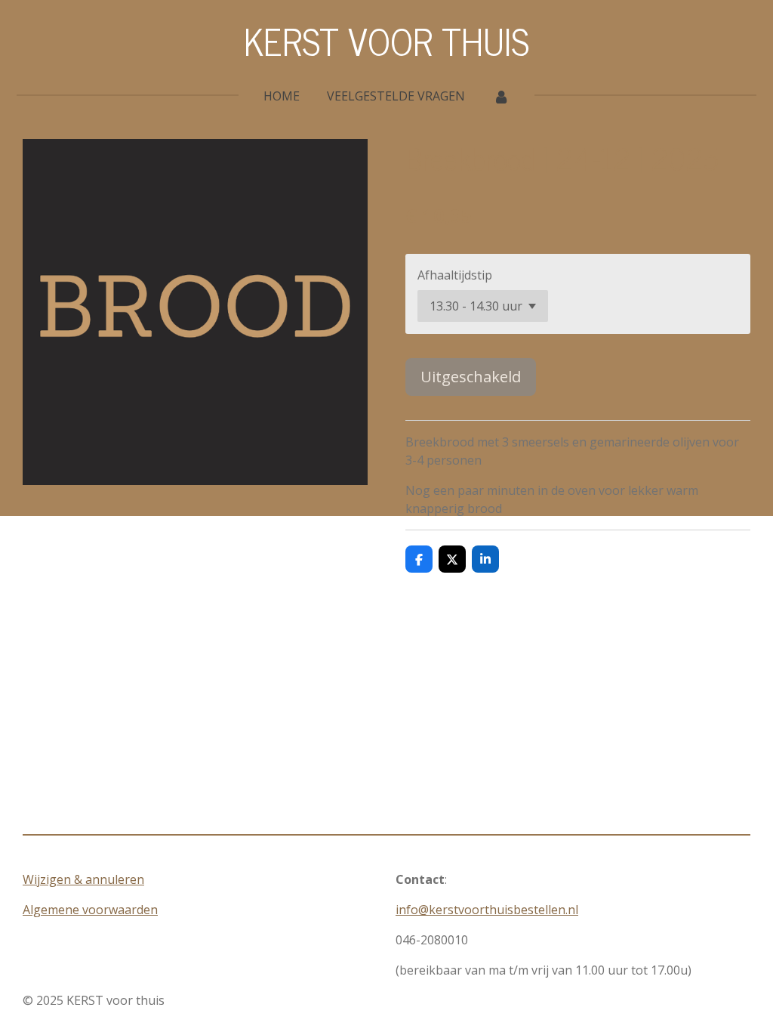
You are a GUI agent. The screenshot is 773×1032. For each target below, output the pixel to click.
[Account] (500, 96)
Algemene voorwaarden (90, 909)
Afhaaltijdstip (454, 275)
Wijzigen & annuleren (83, 879)
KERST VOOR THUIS (386, 40)
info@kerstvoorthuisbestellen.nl (487, 909)
